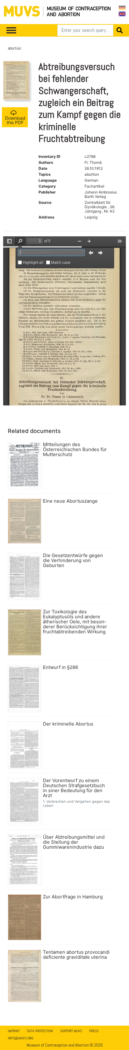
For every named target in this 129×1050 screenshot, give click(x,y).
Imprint (14, 1030)
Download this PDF (15, 120)
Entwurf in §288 (60, 667)
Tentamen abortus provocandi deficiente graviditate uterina (76, 955)
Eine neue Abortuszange (70, 501)
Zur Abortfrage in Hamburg (73, 896)
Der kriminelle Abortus (68, 723)
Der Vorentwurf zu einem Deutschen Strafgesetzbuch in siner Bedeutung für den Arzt (74, 788)
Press (94, 1030)
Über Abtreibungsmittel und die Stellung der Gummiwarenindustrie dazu (74, 842)
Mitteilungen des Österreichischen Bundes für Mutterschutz (75, 449)
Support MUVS (71, 1030)
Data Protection (40, 1030)
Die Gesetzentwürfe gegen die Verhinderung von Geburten (73, 560)
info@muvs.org (20, 1038)
